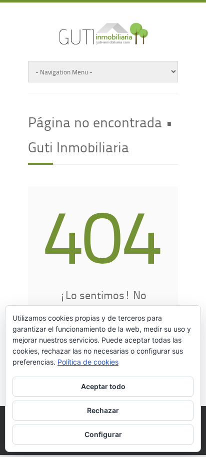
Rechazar (103, 410)
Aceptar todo (103, 386)
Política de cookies (88, 362)
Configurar (103, 434)
